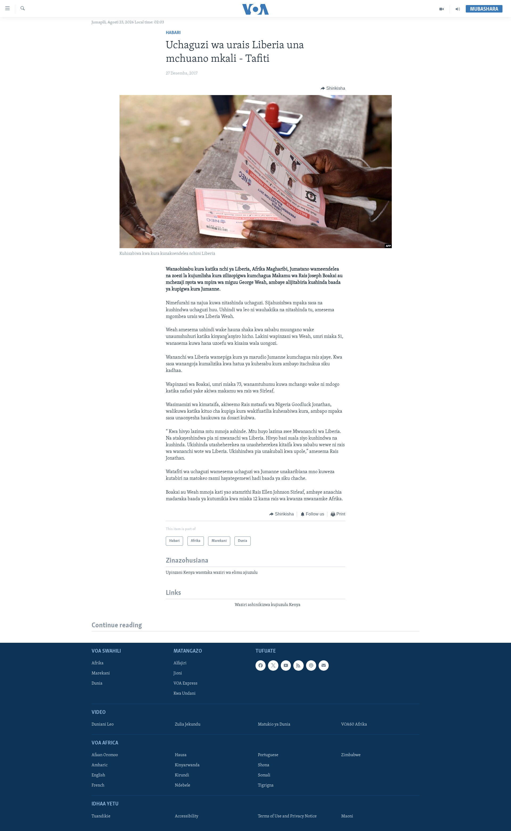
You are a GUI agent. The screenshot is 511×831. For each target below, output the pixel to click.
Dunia (97, 684)
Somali (264, 775)
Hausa (181, 755)
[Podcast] (311, 666)
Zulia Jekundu (187, 724)
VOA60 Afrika (354, 724)
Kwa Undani (185, 694)
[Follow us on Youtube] (286, 666)
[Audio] (458, 9)
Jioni (178, 674)
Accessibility (186, 816)
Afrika (98, 663)
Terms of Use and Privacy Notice (287, 816)
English (98, 775)
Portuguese (268, 755)
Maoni (347, 816)
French (98, 786)
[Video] (442, 9)
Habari (173, 33)
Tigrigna (266, 786)
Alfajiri (180, 663)
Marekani (101, 674)
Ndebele (182, 786)
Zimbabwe (351, 755)
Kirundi (182, 775)
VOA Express (185, 684)
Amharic (100, 765)
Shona (263, 765)
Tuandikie (101, 816)
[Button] (333, 88)
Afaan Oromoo (105, 755)
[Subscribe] (324, 666)
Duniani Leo (103, 724)
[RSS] (298, 666)
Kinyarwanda (187, 765)
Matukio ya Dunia (274, 724)
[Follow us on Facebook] (261, 666)
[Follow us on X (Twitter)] (273, 666)
